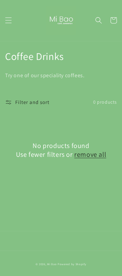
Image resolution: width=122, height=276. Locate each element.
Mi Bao (52, 264)
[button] (8, 20)
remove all (90, 154)
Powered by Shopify (72, 264)
